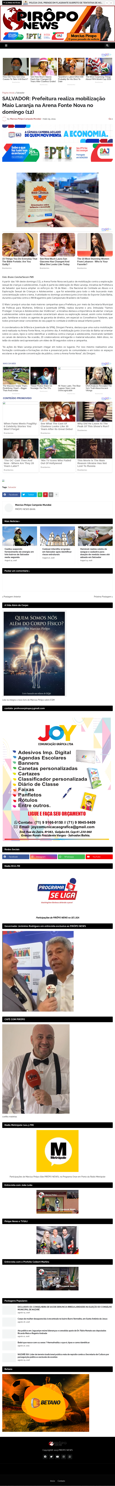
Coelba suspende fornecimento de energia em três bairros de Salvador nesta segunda (19, 553)
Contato (61, 1481)
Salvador (20, 93)
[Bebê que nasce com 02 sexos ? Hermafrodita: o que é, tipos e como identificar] (9, 1345)
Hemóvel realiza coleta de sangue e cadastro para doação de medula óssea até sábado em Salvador (95, 553)
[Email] (51, 494)
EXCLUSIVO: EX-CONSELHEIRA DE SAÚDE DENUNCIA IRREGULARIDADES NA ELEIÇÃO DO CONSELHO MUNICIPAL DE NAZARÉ (65, 1308)
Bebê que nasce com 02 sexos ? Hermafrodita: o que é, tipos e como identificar (54, 1342)
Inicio (52, 1481)
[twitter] (51, 1456)
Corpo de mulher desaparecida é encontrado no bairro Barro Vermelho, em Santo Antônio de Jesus (62, 1319)
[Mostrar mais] (56, 494)
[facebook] (45, 1456)
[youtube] (57, 1456)
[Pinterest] (45, 494)
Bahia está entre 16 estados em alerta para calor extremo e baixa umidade (70, 3)
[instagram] (63, 1456)
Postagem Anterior (12, 597)
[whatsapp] (69, 1456)
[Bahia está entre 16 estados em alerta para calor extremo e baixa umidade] (25, 3)
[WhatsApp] (40, 494)
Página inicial (8, 93)
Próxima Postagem (102, 597)
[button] (107, 3)
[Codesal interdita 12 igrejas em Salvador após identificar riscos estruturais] (57, 536)
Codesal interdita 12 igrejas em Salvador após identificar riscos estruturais (57, 552)
